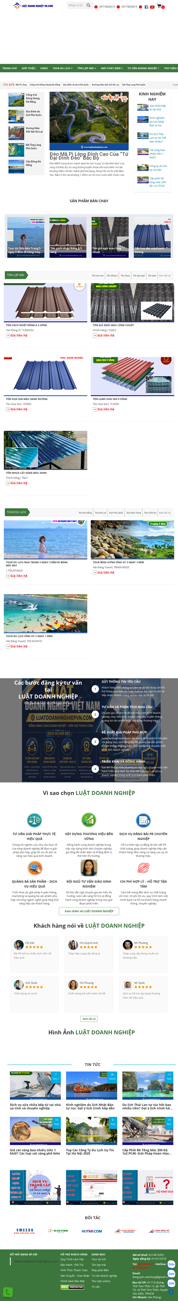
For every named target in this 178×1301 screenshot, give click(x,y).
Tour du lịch (16, 512)
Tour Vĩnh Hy (150, 513)
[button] (168, 235)
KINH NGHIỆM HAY (152, 96)
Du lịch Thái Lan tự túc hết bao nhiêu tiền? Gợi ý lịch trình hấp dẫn (147, 1108)
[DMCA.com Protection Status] (72, 1287)
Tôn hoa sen (98, 275)
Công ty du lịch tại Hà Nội (158, 167)
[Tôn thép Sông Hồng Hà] (125, 1231)
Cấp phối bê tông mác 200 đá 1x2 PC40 (157, 182)
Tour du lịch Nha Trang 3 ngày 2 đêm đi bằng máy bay (24, 251)
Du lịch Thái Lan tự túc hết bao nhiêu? (157, 137)
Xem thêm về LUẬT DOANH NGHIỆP (89, 911)
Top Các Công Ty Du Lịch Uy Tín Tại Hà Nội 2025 (90, 1152)
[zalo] (171, 1274)
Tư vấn (96, 1286)
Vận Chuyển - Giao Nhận (75, 1275)
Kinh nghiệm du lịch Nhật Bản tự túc (157, 121)
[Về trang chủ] (33, 6)
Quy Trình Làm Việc (72, 1259)
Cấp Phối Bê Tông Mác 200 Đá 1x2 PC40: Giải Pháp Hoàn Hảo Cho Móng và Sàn (145, 1153)
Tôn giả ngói (139, 275)
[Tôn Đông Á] (159, 1231)
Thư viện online (101, 1281)
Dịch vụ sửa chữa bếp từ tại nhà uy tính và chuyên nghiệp (35, 1106)
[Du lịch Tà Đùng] (24, 1231)
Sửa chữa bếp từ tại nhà (157, 107)
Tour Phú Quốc (116, 513)
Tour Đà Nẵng (85, 513)
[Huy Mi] (57, 1231)
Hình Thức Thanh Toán (74, 1270)
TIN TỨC (92, 1064)
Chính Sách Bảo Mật (72, 1281)
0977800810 (107, 6)
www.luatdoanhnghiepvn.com (36, 1261)
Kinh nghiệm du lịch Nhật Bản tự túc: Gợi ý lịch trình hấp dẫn (90, 1106)
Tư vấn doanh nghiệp (104, 1275)
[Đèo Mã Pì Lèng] (89, 121)
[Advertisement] (89, 37)
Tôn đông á (112, 275)
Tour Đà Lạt (100, 513)
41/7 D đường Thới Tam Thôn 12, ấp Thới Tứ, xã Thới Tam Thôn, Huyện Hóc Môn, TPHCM (150, 1288)
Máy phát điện (100, 1270)
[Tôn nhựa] (91, 1231)
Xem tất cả (165, 275)
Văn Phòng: (154, 1297)
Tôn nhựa (125, 275)
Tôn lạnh (152, 275)
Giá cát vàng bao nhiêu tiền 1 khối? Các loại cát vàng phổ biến (35, 1152)
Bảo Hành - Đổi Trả (71, 1264)
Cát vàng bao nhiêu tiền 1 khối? (157, 153)
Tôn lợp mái (15, 275)
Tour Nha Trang (133, 513)
